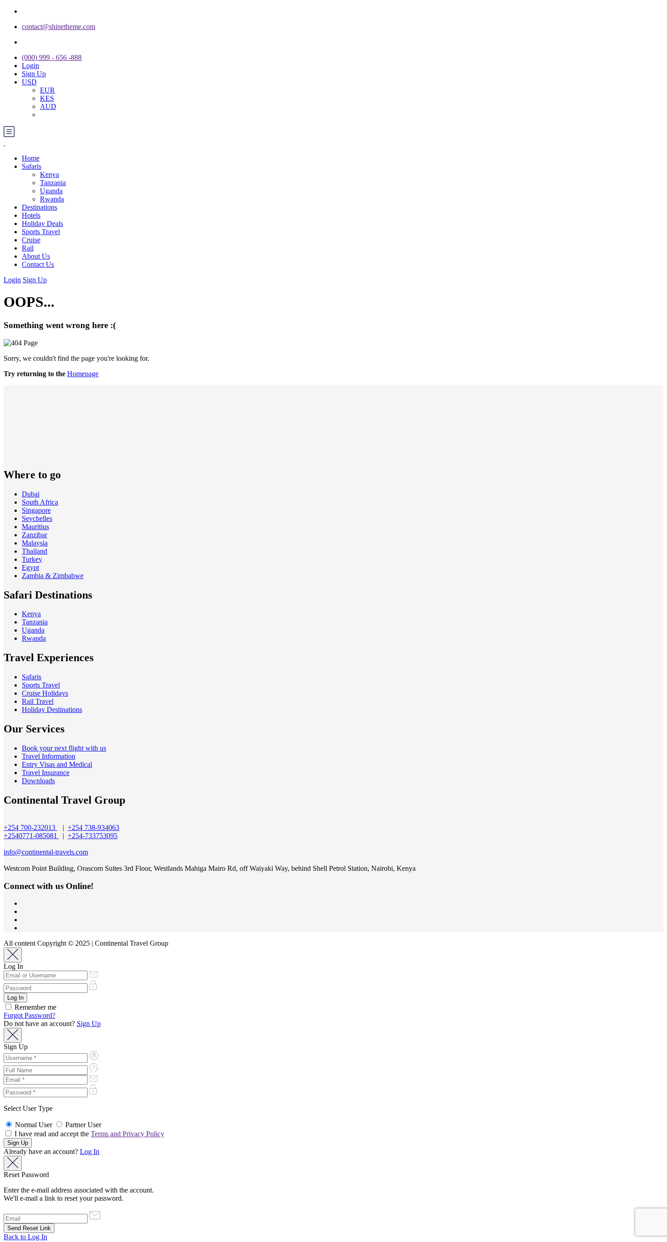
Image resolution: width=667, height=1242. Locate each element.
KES (47, 98)
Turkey (32, 559)
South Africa (40, 502)
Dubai (30, 494)
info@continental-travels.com (46, 852)
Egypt (30, 567)
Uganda (51, 191)
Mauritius (35, 526)
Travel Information (48, 756)
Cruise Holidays (45, 693)
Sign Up (34, 74)
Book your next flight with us (64, 748)
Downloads (38, 781)
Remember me (34, 1007)
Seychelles (37, 518)
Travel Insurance (45, 772)
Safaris (31, 166)
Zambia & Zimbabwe (52, 575)
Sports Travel (41, 232)
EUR (47, 90)
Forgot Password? (29, 1015)
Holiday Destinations (52, 709)
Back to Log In (25, 1237)
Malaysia (35, 543)
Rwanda (52, 199)
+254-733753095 (93, 835)
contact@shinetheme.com (58, 26)
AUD (48, 106)
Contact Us (38, 264)
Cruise (31, 240)
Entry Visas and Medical (57, 764)
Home (30, 158)
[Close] (13, 954)
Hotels (31, 215)
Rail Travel (38, 701)
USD (29, 82)
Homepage (82, 374)
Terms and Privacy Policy (127, 1134)
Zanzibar (34, 535)
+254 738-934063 (93, 827)
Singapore (36, 510)
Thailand (34, 551)
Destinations (39, 207)
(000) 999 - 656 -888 (52, 57)
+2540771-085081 (31, 835)
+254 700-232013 (30, 827)
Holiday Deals (42, 223)
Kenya (49, 174)
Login (30, 65)
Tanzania (53, 183)
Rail (28, 248)
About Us (36, 256)
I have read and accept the (88, 1134)
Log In (89, 1151)
